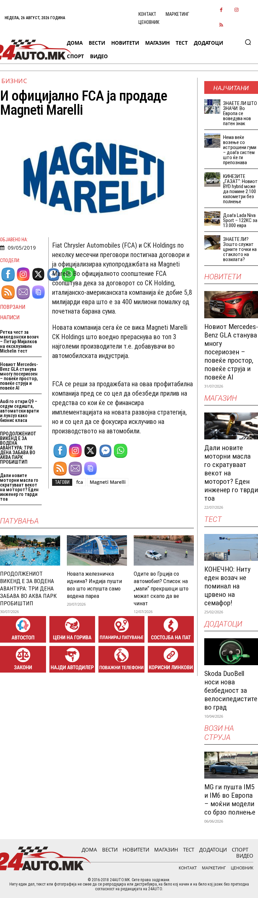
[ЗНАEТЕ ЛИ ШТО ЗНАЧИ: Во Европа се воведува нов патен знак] (212, 106)
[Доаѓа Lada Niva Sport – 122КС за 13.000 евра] (212, 218)
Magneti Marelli (108, 482)
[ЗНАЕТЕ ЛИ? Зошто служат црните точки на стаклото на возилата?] (212, 242)
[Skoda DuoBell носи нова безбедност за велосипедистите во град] (231, 651)
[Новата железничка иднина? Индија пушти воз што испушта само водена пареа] (97, 550)
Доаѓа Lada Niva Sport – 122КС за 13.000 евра (240, 220)
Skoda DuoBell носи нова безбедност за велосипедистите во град (230, 690)
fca (79, 482)
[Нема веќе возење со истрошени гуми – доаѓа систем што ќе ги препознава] (212, 140)
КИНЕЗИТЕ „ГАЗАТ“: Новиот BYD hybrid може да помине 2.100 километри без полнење (240, 189)
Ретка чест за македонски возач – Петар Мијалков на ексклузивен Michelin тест (19, 341)
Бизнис (14, 81)
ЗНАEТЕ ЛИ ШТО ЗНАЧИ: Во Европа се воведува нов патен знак (240, 113)
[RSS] (221, 25)
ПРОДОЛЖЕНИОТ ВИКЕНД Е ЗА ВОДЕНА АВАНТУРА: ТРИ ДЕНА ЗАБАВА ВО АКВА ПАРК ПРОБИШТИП (18, 448)
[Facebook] (221, 10)
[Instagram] (236, 10)
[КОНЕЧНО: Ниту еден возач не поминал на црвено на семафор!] (231, 547)
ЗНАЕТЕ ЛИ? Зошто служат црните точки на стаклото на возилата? (240, 249)
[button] (248, 42)
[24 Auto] (31, 49)
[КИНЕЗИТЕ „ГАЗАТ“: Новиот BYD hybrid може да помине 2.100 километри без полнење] (212, 179)
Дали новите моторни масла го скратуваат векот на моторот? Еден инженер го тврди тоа (19, 487)
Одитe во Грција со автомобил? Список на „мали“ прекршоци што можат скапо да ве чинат (161, 588)
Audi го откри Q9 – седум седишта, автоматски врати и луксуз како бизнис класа (19, 411)
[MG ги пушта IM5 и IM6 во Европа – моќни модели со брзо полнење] (231, 765)
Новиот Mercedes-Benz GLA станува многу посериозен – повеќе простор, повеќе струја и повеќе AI (19, 376)
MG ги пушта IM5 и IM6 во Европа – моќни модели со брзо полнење (229, 799)
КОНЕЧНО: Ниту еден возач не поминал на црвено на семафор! (227, 586)
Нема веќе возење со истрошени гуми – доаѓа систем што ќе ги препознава (239, 150)
